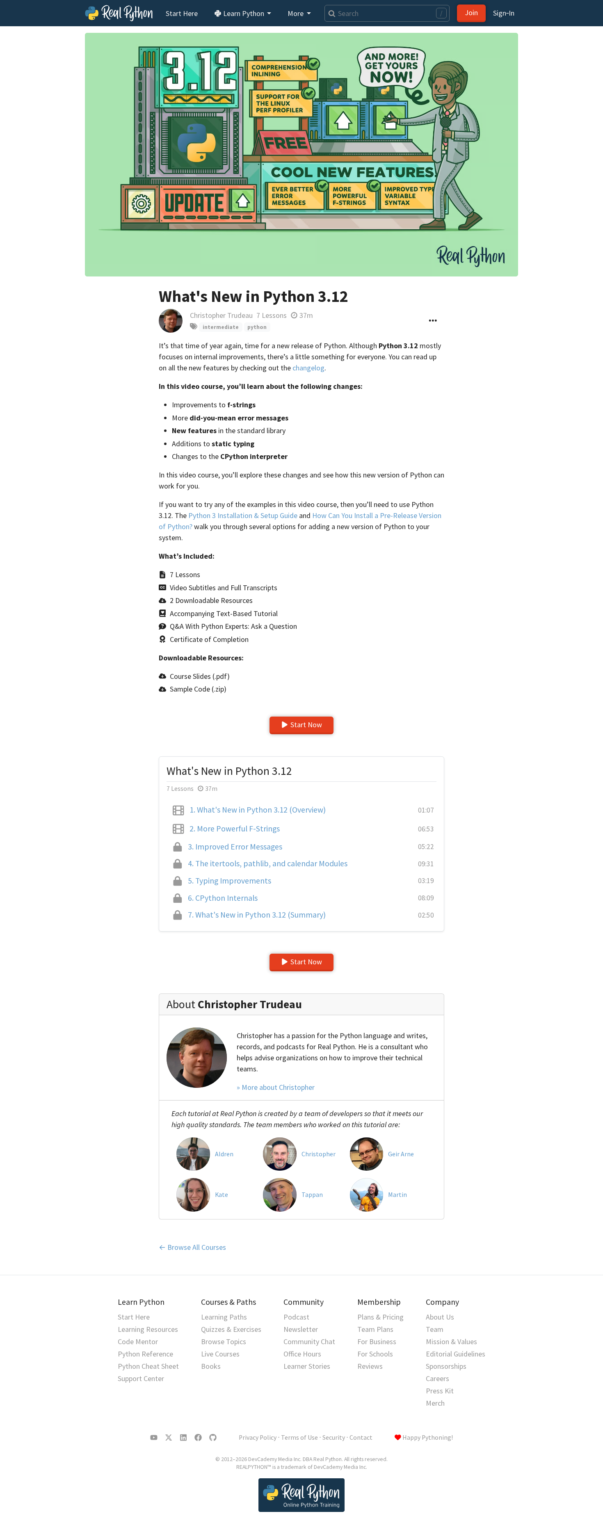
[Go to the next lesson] (301, 154)
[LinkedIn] (183, 1438)
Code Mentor (138, 1341)
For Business (376, 1341)
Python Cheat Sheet (148, 1366)
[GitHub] (213, 1438)
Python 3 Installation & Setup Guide (242, 515)
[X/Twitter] (168, 1438)
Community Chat (309, 1341)
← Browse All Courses (192, 1247)
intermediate (221, 327)
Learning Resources (148, 1329)
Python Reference (145, 1354)
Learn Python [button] (244, 13)
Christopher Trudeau (221, 315)
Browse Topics (223, 1341)
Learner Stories (306, 1366)
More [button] (296, 13)
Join (471, 12)
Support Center (141, 1378)
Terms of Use (299, 1437)
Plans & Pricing (380, 1317)
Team (434, 1329)
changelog (308, 367)
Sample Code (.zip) (198, 689)
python (257, 327)
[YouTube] (153, 1438)
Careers (437, 1378)
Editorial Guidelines (455, 1354)
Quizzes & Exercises (231, 1329)
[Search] (330, 13)
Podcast (296, 1317)
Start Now (306, 724)
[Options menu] (433, 320)
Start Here (182, 13)
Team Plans (375, 1329)
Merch (435, 1403)
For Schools (375, 1354)
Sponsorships (446, 1366)
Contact (360, 1437)
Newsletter (300, 1329)
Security (333, 1437)
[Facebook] (198, 1438)
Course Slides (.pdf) (200, 676)
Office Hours (302, 1354)
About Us (440, 1317)
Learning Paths (224, 1317)
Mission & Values (451, 1341)
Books (211, 1366)
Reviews (370, 1366)
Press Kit (440, 1390)
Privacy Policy (257, 1437)
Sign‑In (503, 13)
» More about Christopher (276, 1087)
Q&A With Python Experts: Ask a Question (233, 626)
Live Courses (220, 1354)
